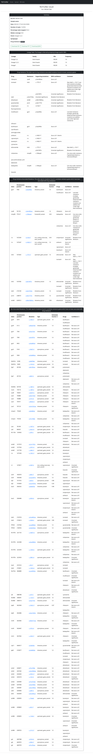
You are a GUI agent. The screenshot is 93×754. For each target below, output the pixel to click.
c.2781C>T (31, 674)
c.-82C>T (31, 707)
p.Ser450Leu (29, 211)
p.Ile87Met (32, 361)
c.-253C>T (31, 636)
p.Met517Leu (32, 621)
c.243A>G (31, 498)
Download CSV (16, 46)
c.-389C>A (31, 557)
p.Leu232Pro (32, 477)
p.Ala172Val (32, 396)
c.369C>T (31, 474)
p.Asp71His (32, 600)
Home (11, 2)
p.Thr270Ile (32, 668)
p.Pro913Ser (32, 682)
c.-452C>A (31, 429)
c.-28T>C (31, 432)
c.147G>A (31, 628)
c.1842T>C (31, 349)
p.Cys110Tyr (32, 444)
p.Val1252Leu (32, 406)
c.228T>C (31, 690)
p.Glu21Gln (32, 331)
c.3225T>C (31, 393)
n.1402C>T (28, 242)
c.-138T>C (31, 390)
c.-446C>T (31, 450)
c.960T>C (31, 376)
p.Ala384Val (32, 343)
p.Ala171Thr (29, 296)
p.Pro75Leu (32, 745)
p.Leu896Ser (32, 525)
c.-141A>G (31, 364)
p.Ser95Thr (32, 337)
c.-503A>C (31, 520)
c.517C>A (31, 399)
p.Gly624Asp (32, 528)
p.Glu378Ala (32, 685)
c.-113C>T (31, 597)
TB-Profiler (4, 2)
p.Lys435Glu (32, 571)
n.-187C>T (31, 453)
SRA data (22, 2)
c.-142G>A (31, 568)
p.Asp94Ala (29, 189)
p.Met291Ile (32, 325)
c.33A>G (31, 480)
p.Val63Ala (32, 645)
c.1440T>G (32, 532)
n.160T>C (31, 465)
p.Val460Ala (32, 650)
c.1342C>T (31, 605)
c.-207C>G (31, 447)
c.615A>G (31, 739)
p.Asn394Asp (32, 671)
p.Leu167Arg (32, 483)
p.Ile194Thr (29, 281)
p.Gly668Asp (32, 355)
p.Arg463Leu (32, 517)
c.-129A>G (31, 550)
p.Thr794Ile (32, 419)
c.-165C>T (31, 319)
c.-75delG (31, 698)
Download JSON (36, 46)
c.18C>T (31, 565)
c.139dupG (29, 214)
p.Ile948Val (32, 411)
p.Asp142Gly (32, 613)
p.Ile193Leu (32, 367)
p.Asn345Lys (32, 693)
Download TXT (26, 46)
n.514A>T (28, 237)
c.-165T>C (31, 426)
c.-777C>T (28, 255)
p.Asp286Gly (32, 542)
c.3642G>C (32, 402)
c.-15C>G (31, 677)
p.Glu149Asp (32, 687)
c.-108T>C (31, 387)
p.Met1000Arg (29, 300)
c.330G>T (31, 742)
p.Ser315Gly (29, 291)
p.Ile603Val (32, 486)
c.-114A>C (31, 716)
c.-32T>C (31, 594)
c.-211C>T (31, 730)
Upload (17, 2)
